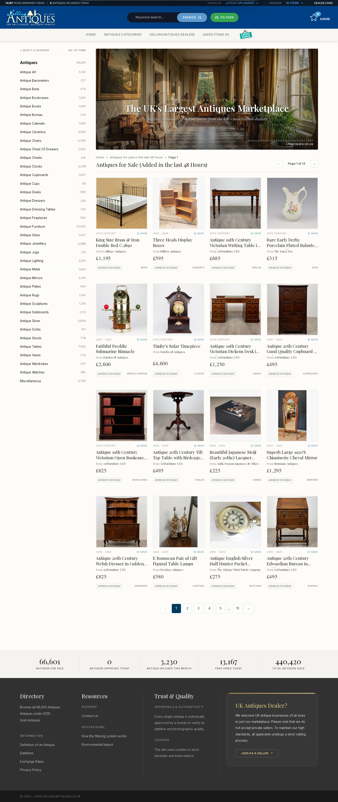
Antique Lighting (53, 261)
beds (144, 267)
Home (100, 157)
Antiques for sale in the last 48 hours (136, 157)
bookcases (140, 480)
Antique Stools (53, 338)
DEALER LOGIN (323, 3)
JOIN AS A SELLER (255, 753)
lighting (198, 586)
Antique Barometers (53, 80)
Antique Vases (53, 355)
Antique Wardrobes (53, 364)
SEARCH (189, 17)
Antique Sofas (53, 329)
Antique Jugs (53, 252)
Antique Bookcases (53, 98)
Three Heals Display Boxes (172, 242)
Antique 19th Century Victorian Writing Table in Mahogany (235, 245)
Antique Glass (53, 235)
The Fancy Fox (283, 251)
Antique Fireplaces (53, 218)
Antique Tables (53, 346)
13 (237, 608)
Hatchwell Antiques (115, 357)
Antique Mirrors (53, 278)
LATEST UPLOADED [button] (240, 3)
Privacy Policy (30, 770)
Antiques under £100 (35, 713)
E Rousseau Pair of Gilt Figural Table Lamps (175, 560)
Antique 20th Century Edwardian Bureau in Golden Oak (288, 563)
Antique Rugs (53, 295)
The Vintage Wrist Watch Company (239, 570)
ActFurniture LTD (228, 251)
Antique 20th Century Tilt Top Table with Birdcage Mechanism (178, 457)
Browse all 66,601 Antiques (40, 707)
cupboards (310, 374)
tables (256, 267)
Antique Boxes (53, 106)
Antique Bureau (53, 115)
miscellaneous (137, 374)
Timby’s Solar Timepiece (177, 346)
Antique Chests (53, 158)
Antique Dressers (53, 200)
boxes (257, 480)
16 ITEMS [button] (293, 3)
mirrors (312, 480)
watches (255, 586)
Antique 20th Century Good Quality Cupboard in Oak (292, 351)
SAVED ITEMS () (216, 34)
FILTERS (227, 17)
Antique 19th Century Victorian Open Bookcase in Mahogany (120, 457)
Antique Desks (53, 192)
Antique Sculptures (53, 304)
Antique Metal (53, 269)
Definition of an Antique (37, 745)
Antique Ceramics (53, 132)
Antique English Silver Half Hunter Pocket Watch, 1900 (231, 563)
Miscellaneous (53, 381)
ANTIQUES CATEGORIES (123, 34)
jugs (315, 267)
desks (257, 374)
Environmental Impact (97, 744)
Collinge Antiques (114, 251)
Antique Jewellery (53, 243)
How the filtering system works (104, 736)
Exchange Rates (32, 761)
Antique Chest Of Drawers (53, 149)
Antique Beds (53, 89)
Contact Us (90, 716)
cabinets (198, 267)
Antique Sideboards (53, 312)
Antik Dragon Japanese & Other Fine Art (243, 463)
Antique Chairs (53, 141)
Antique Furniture (53, 226)
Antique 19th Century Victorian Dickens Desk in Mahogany (234, 351)
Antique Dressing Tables (53, 209)
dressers (141, 586)
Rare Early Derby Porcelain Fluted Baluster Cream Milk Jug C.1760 (291, 245)
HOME (91, 34)
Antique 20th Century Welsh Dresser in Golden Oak (120, 563)
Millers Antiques (170, 251)
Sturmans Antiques (286, 463)
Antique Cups (53, 183)
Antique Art (53, 72)
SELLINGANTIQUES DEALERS (172, 34)
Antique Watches (53, 372)
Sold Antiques (30, 720)
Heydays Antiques (171, 570)
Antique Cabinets (53, 123)
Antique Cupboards (53, 175)
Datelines (27, 753)
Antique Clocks (53, 166)
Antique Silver (53, 321)
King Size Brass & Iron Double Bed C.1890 (117, 242)
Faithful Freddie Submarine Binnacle (115, 348)
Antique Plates (53, 286)
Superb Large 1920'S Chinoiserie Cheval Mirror (292, 454)
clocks (199, 374)
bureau (313, 586)
